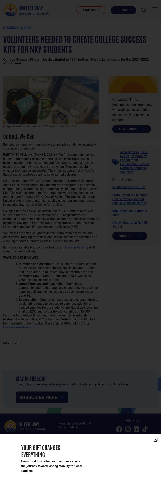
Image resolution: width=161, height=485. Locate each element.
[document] (80, 242)
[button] (155, 439)
